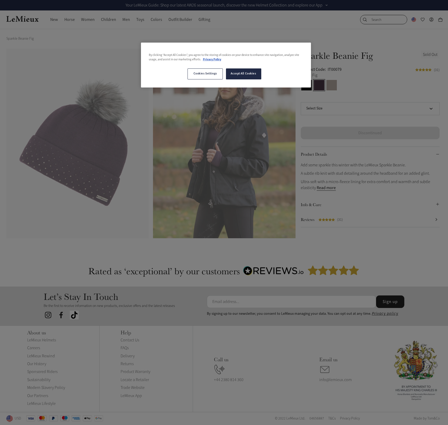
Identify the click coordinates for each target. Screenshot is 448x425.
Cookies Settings (205, 74)
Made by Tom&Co (427, 418)
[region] (226, 65)
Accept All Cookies (243, 74)
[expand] (326, 5)
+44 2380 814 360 (228, 379)
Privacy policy (385, 313)
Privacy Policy (212, 59)
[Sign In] (431, 19)
